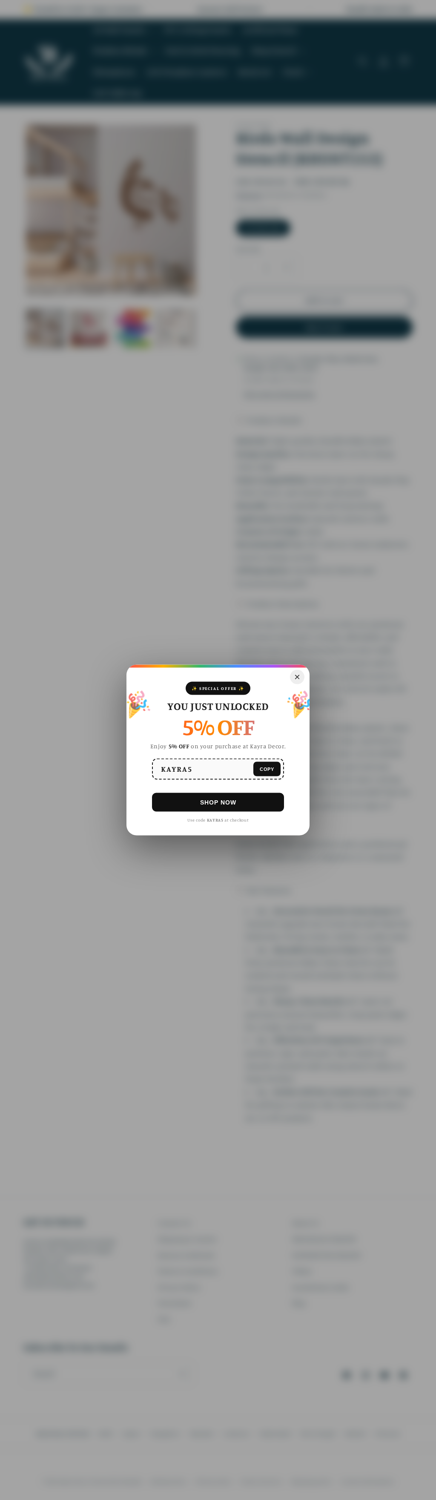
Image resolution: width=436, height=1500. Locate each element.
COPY (267, 768)
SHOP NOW (218, 802)
